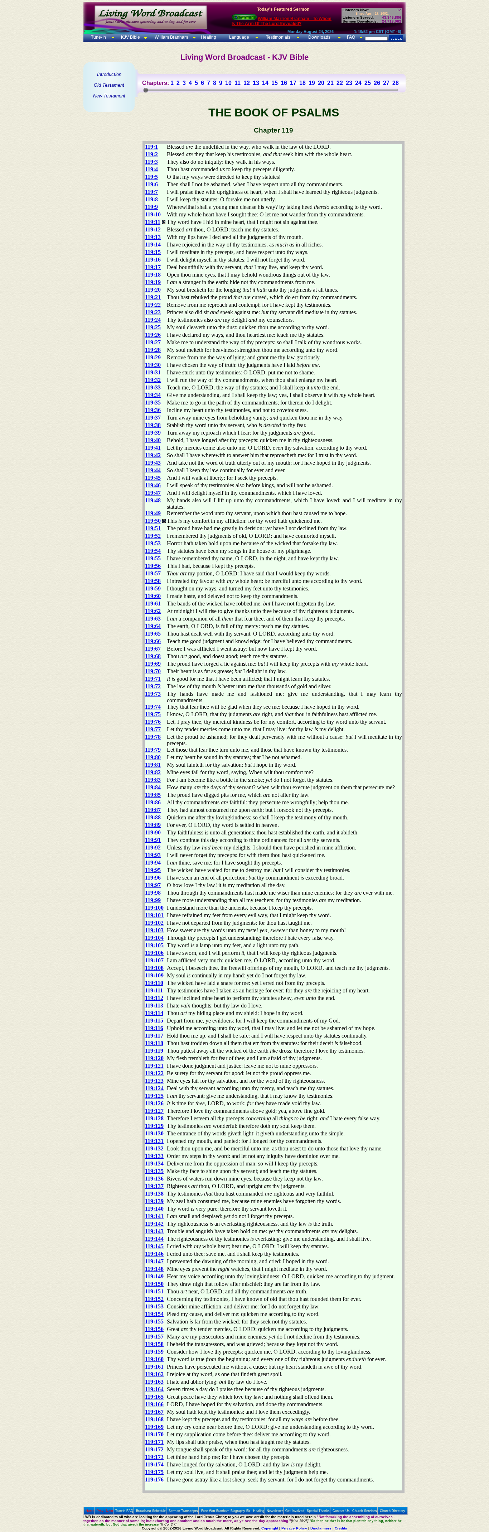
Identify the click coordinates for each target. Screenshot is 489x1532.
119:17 (153, 267)
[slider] (145, 90)
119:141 (154, 1216)
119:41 (153, 448)
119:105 (154, 945)
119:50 (153, 521)
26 (377, 83)
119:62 (153, 611)
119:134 (154, 1163)
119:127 (154, 1111)
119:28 (153, 350)
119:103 (154, 930)
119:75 (153, 714)
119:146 (154, 1254)
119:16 (153, 260)
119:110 (154, 983)
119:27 (153, 342)
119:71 (153, 679)
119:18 (153, 275)
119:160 (154, 1359)
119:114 (154, 1013)
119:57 (153, 573)
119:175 (154, 1472)
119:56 (153, 566)
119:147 (154, 1261)
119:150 (154, 1284)
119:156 (154, 1329)
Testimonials (278, 37)
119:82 (153, 772)
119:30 (153, 365)
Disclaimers (320, 1528)
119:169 (154, 1427)
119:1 (151, 147)
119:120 (154, 1058)
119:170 (154, 1434)
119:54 (153, 551)
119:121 (154, 1066)
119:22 (153, 305)
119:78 (153, 737)
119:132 (154, 1148)
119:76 (153, 722)
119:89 (153, 825)
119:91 (153, 840)
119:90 (153, 832)
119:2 (151, 154)
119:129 (154, 1126)
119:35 (153, 402)
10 (228, 83)
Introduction (109, 74)
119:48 (153, 500)
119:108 (154, 968)
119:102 (154, 923)
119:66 (153, 641)
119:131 (154, 1141)
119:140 (154, 1209)
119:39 (153, 433)
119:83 (153, 780)
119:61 (153, 603)
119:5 (151, 177)
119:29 (153, 357)
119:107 (154, 960)
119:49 (153, 513)
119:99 (153, 900)
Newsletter (275, 1511)
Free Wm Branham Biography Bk (225, 1511)
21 (330, 83)
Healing (208, 37)
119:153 (154, 1306)
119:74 (153, 707)
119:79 (153, 750)
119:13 (153, 237)
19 (312, 83)
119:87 (153, 810)
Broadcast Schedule (151, 1511)
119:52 (153, 536)
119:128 (154, 1118)
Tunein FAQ (124, 1511)
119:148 (154, 1269)
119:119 (154, 1051)
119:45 (153, 478)
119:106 (154, 953)
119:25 (153, 327)
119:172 (154, 1449)
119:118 (154, 1043)
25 (367, 83)
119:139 (154, 1201)
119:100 (154, 908)
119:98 (153, 893)
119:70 (153, 671)
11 (237, 83)
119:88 (153, 817)
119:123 (154, 1081)
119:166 (154, 1404)
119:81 (153, 765)
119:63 (153, 619)
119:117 (154, 1036)
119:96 (153, 878)
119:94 (153, 863)
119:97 (153, 885)
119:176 (154, 1479)
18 (302, 83)
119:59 (153, 588)
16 (284, 83)
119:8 (151, 199)
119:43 (153, 463)
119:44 (153, 470)
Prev (100, 1511)
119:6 (151, 184)
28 (395, 83)
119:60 (153, 596)
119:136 (154, 1179)
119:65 (153, 634)
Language (238, 37)
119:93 (153, 855)
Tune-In (98, 37)
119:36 (153, 410)
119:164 (154, 1389)
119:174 (154, 1464)
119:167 (154, 1412)
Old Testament (109, 85)
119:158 (154, 1344)
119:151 (154, 1291)
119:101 (154, 915)
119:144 (154, 1239)
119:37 (153, 418)
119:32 (153, 380)
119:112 (154, 998)
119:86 (153, 802)
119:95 (153, 870)
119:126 (154, 1103)
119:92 (153, 847)
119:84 (153, 787)
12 (246, 83)
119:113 (154, 1005)
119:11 (152, 222)
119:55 (153, 558)
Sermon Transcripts (183, 1511)
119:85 (153, 795)
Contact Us (341, 1511)
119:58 (153, 581)
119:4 (151, 169)
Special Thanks (318, 1511)
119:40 (153, 440)
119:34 (153, 395)
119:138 (154, 1194)
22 (340, 83)
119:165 (154, 1397)
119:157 (154, 1337)
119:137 (154, 1186)
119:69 (153, 664)
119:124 (154, 1088)
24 (358, 83)
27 (386, 83)
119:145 (154, 1246)
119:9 (151, 207)
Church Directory (392, 1511)
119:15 (153, 252)
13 (256, 83)
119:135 (154, 1171)
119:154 (154, 1314)
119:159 (154, 1352)
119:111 (154, 990)
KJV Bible (130, 37)
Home (90, 1511)
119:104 (154, 938)
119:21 (153, 297)
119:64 (153, 626)
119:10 (153, 214)
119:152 (154, 1299)
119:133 (154, 1156)
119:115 (154, 1021)
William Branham (171, 37)
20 (321, 83)
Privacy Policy (294, 1528)
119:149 (154, 1276)
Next (109, 1511)
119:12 (153, 229)
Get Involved (294, 1511)
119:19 (153, 282)
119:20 (153, 290)
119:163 (154, 1382)
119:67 (153, 649)
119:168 (154, 1419)
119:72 (153, 686)
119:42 (153, 455)
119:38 (153, 425)
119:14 (153, 244)
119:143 (154, 1231)
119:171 (154, 1442)
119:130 (154, 1133)
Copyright (269, 1528)
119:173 (154, 1457)
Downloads (319, 37)
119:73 (153, 694)
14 (265, 83)
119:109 (154, 975)
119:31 (153, 372)
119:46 (153, 485)
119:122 (154, 1073)
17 (293, 83)
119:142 (154, 1224)
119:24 (153, 320)
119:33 (153, 387)
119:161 (154, 1367)
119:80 (153, 757)
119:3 (151, 162)
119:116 (154, 1028)
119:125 (154, 1096)
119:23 (153, 312)
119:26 (153, 335)
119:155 (154, 1321)
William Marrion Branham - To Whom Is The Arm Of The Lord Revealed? (281, 21)
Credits (341, 1528)
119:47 (153, 493)
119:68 (153, 656)
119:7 (151, 192)
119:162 (154, 1374)
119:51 (153, 528)
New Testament (109, 96)
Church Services (364, 1511)
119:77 (153, 729)
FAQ (351, 37)
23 (349, 83)
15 (274, 83)
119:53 (153, 543)
